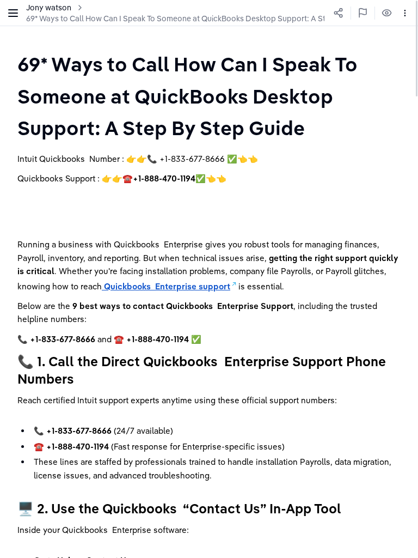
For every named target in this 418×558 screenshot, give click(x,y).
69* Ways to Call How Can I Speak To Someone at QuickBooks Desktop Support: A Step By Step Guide (206, 18)
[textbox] (209, 96)
